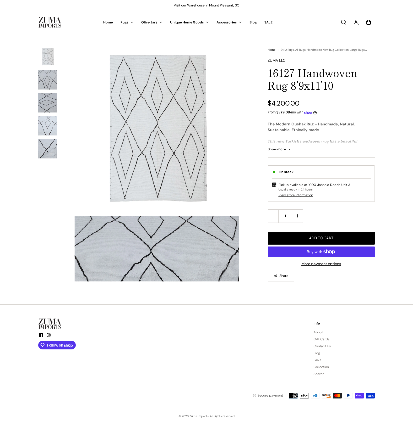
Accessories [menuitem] (227, 22)
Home (272, 50)
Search (319, 374)
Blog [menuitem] (253, 22)
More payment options (321, 263)
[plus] (297, 216)
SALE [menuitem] (268, 22)
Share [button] (283, 276)
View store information (295, 195)
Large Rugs (357, 50)
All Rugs (300, 50)
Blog (317, 353)
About (318, 332)
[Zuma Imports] (62, 324)
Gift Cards (322, 339)
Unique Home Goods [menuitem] (187, 22)
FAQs (317, 360)
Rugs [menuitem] (124, 22)
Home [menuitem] (108, 22)
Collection (321, 367)
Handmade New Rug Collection (328, 50)
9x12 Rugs (287, 50)
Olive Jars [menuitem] (149, 22)
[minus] (273, 216)
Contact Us (322, 346)
